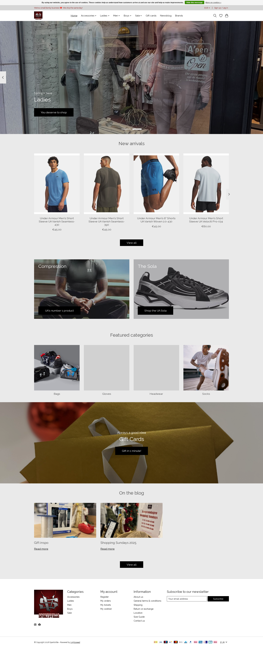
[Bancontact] (171, 642)
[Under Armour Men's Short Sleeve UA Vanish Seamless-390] (106, 183)
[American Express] (201, 642)
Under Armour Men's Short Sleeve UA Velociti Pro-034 (206, 219)
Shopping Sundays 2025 (118, 543)
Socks (206, 393)
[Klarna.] (215, 642)
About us (138, 597)
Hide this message (194, 3)
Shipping (138, 605)
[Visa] (161, 642)
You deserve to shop (54, 112)
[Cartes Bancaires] (210, 642)
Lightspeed (75, 642)
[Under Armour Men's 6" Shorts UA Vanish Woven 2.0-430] (156, 183)
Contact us (139, 620)
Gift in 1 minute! (131, 450)
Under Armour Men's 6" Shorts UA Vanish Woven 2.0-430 (156, 219)
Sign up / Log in (221, 8)
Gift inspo (41, 543)
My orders (105, 600)
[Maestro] (166, 642)
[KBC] (186, 642)
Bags (57, 393)
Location (138, 612)
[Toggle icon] (215, 15)
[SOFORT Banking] (195, 642)
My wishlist (106, 609)
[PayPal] (191, 642)
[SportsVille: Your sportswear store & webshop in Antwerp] (38, 15)
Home (74, 15)
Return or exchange (143, 609)
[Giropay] (205, 642)
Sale (69, 612)
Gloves (106, 393)
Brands (179, 15)
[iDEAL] (156, 642)
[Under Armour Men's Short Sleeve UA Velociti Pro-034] (206, 183)
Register (104, 597)
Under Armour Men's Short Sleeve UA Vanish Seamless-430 (57, 221)
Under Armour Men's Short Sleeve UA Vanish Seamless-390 (107, 221)
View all (132, 242)
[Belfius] (181, 642)
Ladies (70, 600)
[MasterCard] (176, 642)
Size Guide (139, 616)
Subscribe (218, 598)
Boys (69, 609)
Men (69, 605)
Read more (41, 548)
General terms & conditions (147, 600)
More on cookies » (213, 3)
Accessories (73, 597)
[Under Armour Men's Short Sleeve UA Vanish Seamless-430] (57, 183)
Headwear (156, 393)
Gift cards (151, 15)
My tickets (105, 605)
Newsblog (166, 15)
